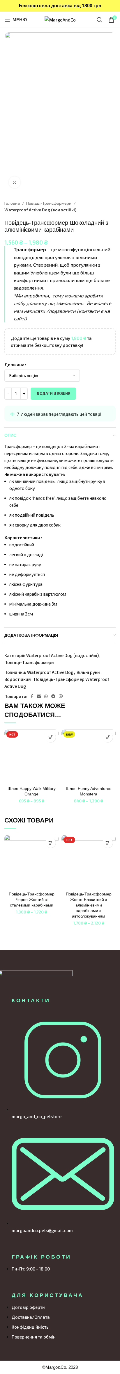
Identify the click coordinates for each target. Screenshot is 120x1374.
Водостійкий (17, 679)
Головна (12, 203)
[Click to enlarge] (14, 182)
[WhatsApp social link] (46, 696)
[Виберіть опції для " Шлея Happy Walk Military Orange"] (50, 737)
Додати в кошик (53, 393)
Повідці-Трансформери (49, 203)
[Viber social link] (61, 696)
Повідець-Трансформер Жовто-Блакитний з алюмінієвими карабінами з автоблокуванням (89, 905)
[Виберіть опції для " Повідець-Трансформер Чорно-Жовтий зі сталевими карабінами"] (50, 843)
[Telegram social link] (53, 696)
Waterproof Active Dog (50, 672)
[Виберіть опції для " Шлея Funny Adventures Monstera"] (108, 737)
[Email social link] (39, 696)
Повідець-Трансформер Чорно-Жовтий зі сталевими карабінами (31, 899)
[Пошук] (99, 20)
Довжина (14, 364)
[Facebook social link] (32, 696)
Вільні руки (88, 672)
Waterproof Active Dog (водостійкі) (40, 209)
